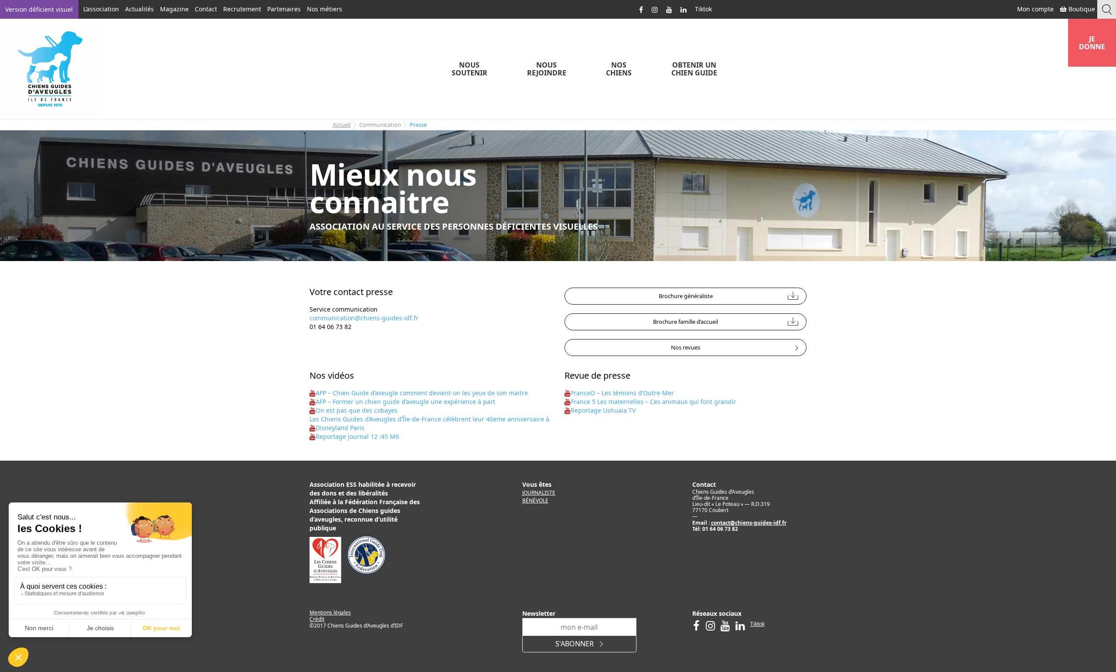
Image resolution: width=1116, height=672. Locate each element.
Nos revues (685, 347)
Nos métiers (324, 9)
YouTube (669, 9)
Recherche (1106, 9)
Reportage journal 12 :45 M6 (357, 436)
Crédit (317, 619)
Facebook (641, 9)
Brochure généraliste (686, 296)
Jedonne (1092, 42)
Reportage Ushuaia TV (603, 410)
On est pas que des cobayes (357, 410)
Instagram (655, 9)
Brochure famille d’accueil (685, 322)
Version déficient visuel (39, 9)
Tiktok (703, 9)
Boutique (1081, 9)
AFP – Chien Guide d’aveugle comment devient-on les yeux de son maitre (422, 393)
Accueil (341, 125)
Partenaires (284, 9)
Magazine (174, 9)
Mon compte (1034, 9)
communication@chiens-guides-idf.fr (364, 318)
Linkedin (683, 9)
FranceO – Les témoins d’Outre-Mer (622, 393)
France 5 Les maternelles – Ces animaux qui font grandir (653, 401)
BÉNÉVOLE (535, 500)
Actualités (139, 9)
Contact (206, 9)
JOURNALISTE (538, 492)
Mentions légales (330, 612)
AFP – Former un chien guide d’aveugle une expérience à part (405, 401)
